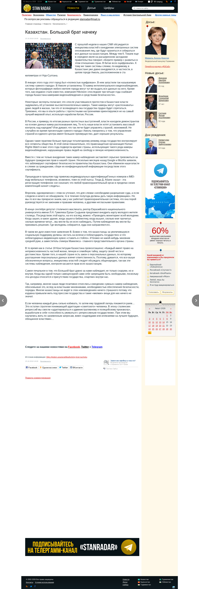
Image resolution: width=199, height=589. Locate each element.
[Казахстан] (55, 38)
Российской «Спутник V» (161, 270)
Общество (51, 15)
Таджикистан (83, 1)
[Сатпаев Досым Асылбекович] (151, 127)
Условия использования (44, 582)
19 (157, 326)
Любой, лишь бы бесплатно (157, 281)
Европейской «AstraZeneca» (156, 266)
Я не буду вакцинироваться (162, 285)
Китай (129, 1)
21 (163, 326)
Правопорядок (90, 15)
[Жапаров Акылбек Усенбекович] (151, 92)
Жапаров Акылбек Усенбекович (164, 80)
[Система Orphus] (120, 369)
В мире (140, 1)
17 (149, 326)
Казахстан (52, 1)
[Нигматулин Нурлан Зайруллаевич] (151, 153)
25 (153, 329)
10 (149, 322)
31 (149, 332)
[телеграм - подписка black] (82, 555)
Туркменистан (100, 1)
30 (171, 329)
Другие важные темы (165, 15)
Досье (125, 582)
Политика (26, 15)
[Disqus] (82, 419)
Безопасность (74, 15)
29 (167, 329)
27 (160, 329)
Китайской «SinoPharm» (160, 273)
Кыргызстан (67, 1)
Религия (61, 15)
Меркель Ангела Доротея (157, 58)
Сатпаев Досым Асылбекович (164, 115)
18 (153, 326)
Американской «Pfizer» (160, 276)
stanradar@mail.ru (90, 19)
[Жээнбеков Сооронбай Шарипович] (151, 109)
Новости (47, 24)
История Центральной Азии (137, 15)
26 (157, 329)
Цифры (125, 585)
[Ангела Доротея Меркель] (156, 40)
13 (160, 322)
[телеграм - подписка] (160, 217)
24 (149, 329)
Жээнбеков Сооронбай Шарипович (164, 98)
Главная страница (33, 24)
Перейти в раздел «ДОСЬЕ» (157, 66)
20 (160, 326)
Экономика (38, 15)
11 (153, 322)
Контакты (29, 582)
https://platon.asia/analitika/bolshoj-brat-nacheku (66, 357)
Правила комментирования (38, 378)
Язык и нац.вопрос (110, 15)
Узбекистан (116, 1)
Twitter (85, 347)
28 (163, 329)
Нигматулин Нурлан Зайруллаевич (165, 142)
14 (163, 322)
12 (157, 322)
